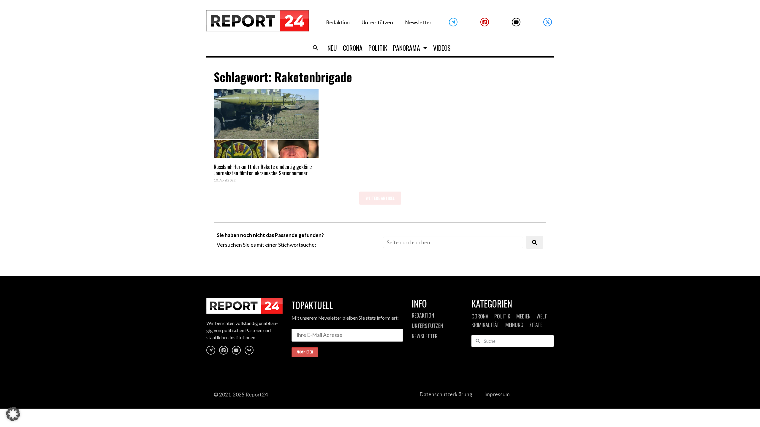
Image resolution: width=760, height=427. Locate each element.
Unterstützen (377, 22)
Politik (377, 47)
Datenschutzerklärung (445, 394)
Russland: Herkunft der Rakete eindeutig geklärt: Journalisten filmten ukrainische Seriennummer (263, 170)
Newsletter (418, 22)
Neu (332, 47)
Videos (442, 47)
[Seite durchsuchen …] (453, 242)
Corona (352, 47)
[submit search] (534, 242)
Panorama (406, 47)
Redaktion (338, 22)
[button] (315, 48)
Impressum (497, 394)
